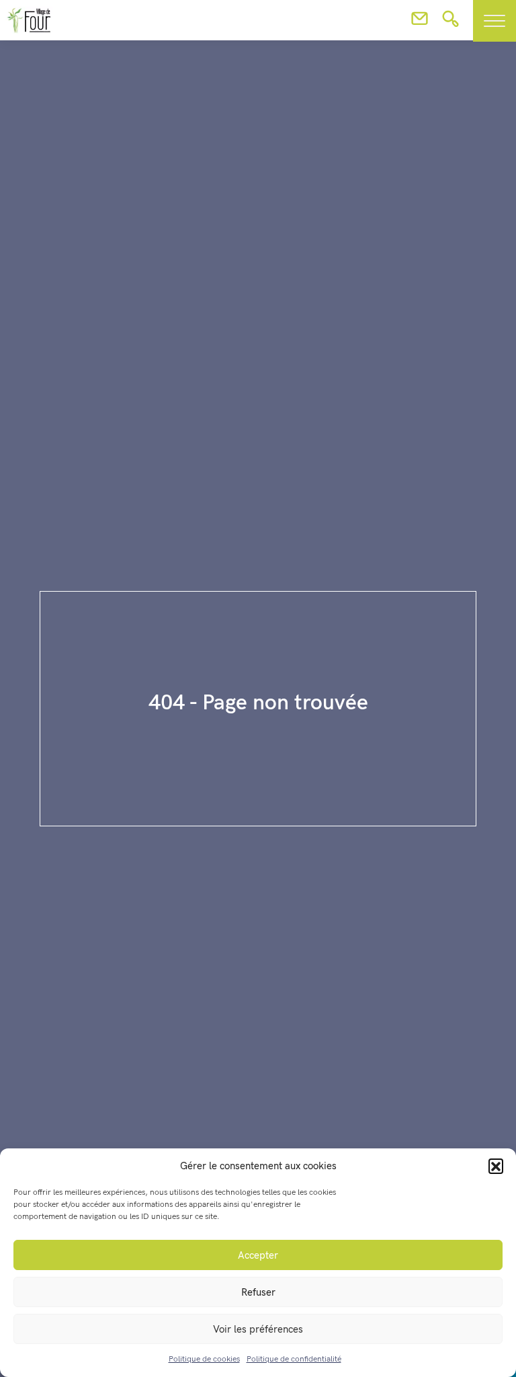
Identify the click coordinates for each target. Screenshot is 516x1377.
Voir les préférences (258, 1329)
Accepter (258, 1255)
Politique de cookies (204, 1359)
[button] (496, 1166)
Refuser (258, 1292)
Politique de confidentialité (294, 1359)
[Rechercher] (450, 22)
